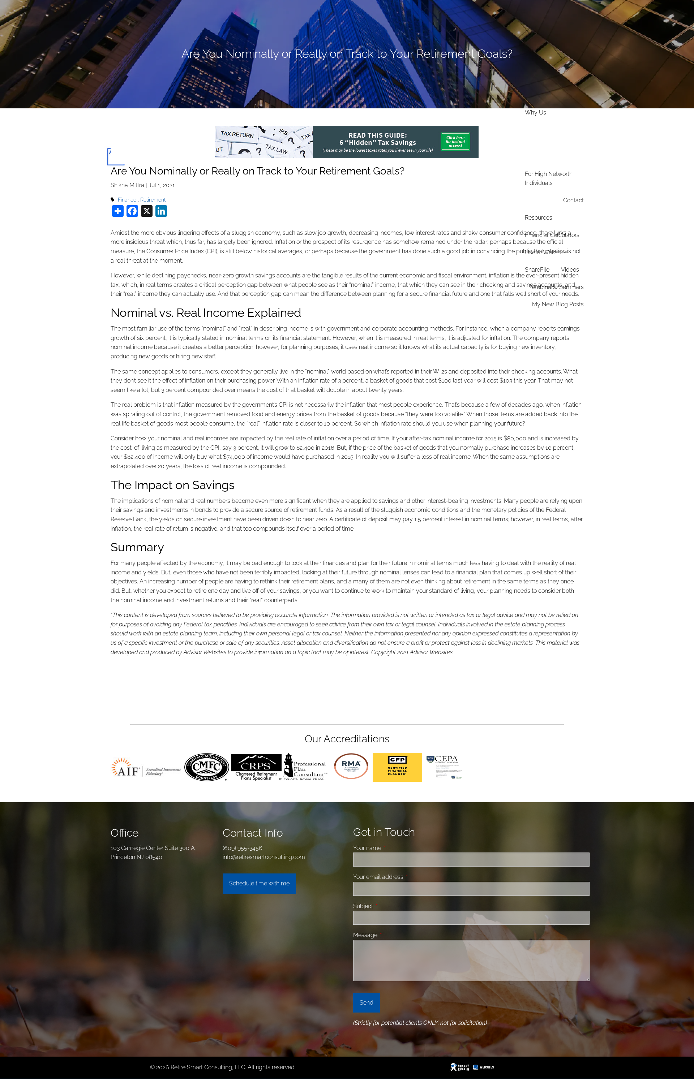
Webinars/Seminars (557, 287)
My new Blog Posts (558, 304)
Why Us (535, 112)
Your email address (405, 876)
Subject (390, 906)
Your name (394, 848)
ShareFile (537, 269)
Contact (573, 200)
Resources (538, 217)
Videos (570, 269)
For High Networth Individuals (549, 179)
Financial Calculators (552, 235)
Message (392, 935)
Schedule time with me (259, 883)
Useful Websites (546, 252)
